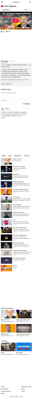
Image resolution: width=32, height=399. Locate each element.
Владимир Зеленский (23, 320)
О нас (23, 391)
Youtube (4, 341)
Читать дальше (6, 84)
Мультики (18, 155)
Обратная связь (26, 386)
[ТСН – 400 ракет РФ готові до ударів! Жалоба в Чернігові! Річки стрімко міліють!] (16, 222)
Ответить (3, 117)
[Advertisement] (16, 46)
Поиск (3, 386)
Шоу (10, 155)
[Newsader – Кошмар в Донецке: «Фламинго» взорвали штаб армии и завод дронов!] (16, 176)
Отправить (26, 104)
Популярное (4, 389)
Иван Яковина (5, 334)
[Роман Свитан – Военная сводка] (16, 161)
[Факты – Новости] (16, 268)
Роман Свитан (5, 320)
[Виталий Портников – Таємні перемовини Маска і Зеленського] (16, 169)
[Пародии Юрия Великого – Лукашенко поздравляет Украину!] (16, 192)
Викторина (19, 352)
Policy (23, 389)
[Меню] (2, 2)
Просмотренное (6, 391)
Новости (26, 155)
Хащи (2, 352)
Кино (3, 155)
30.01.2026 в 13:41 (9, 110)
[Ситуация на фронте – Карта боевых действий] (16, 260)
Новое (3, 393)
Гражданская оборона (23, 334)
